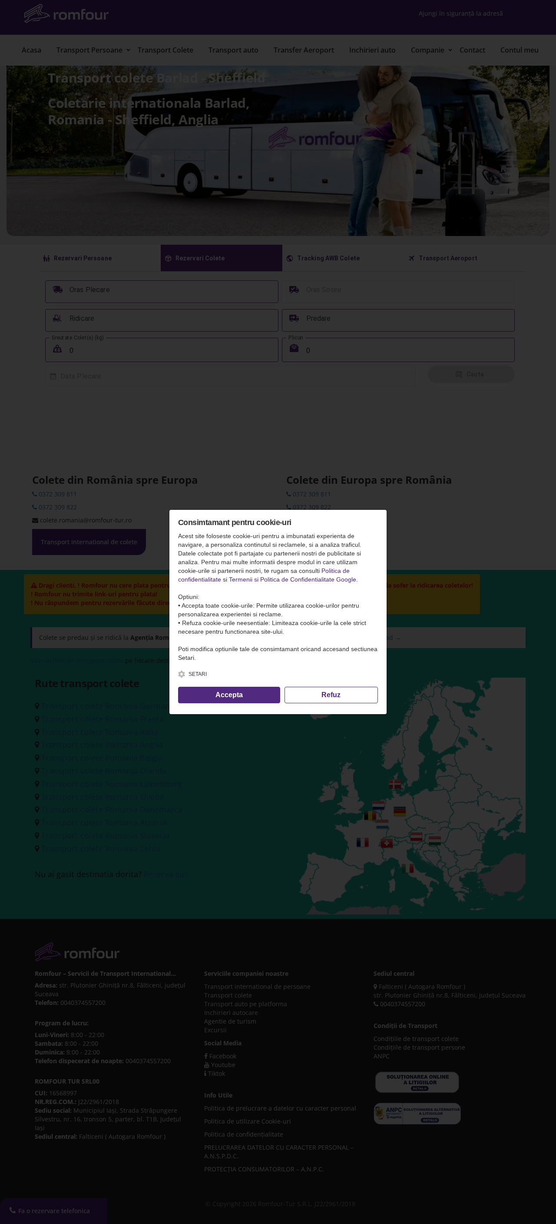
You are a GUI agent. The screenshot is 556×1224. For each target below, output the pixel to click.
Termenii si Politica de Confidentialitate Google (292, 579)
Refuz (331, 694)
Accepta (229, 694)
